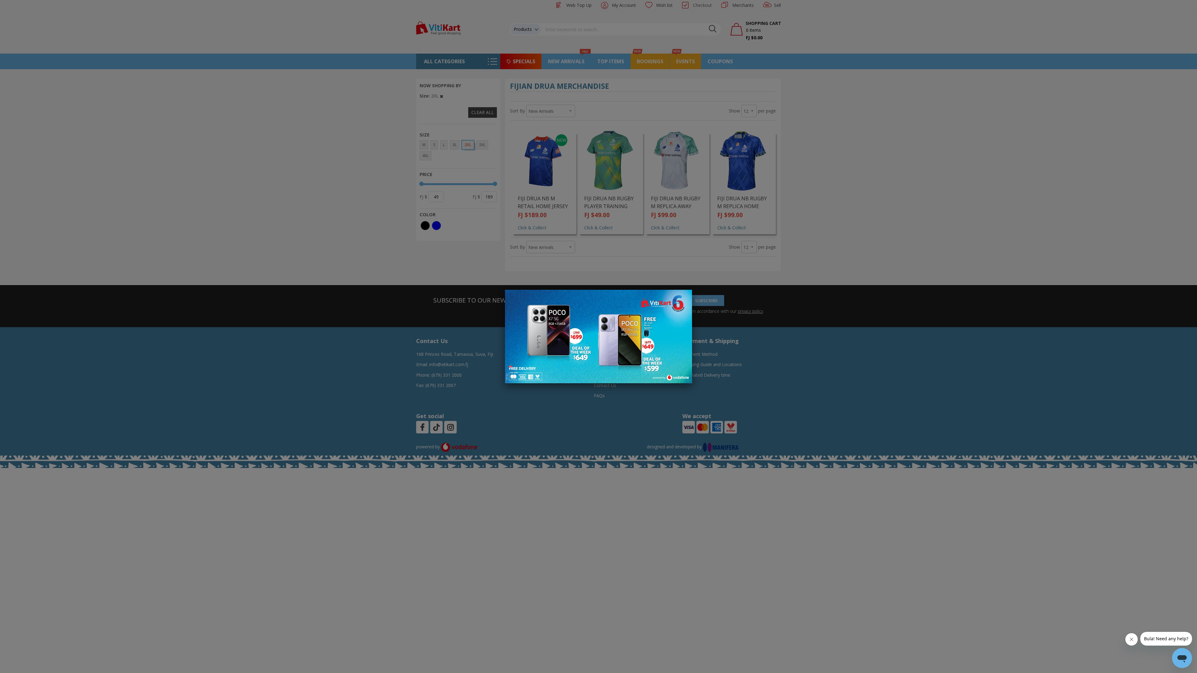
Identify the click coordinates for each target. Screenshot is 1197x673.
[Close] (683, 297)
